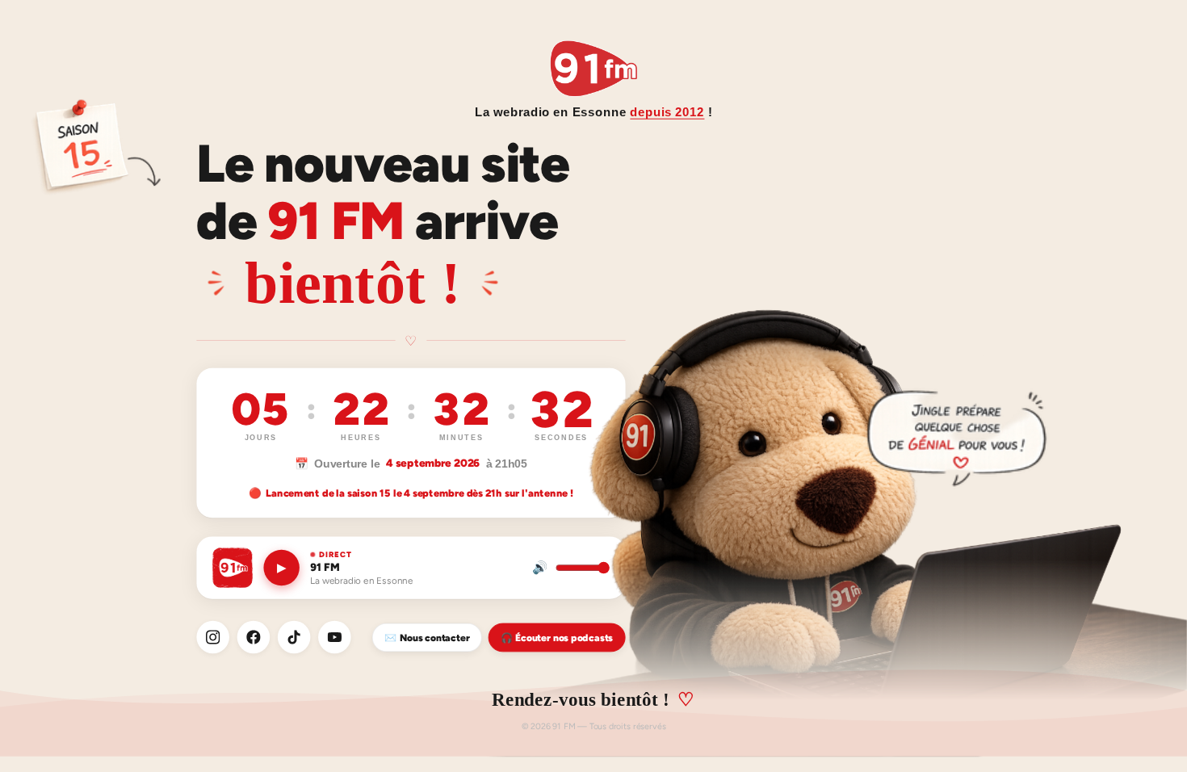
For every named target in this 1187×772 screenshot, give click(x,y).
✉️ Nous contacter (426, 637)
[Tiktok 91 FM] (294, 637)
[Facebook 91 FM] (254, 637)
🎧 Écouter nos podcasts (557, 637)
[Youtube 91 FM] (334, 637)
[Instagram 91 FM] (212, 637)
